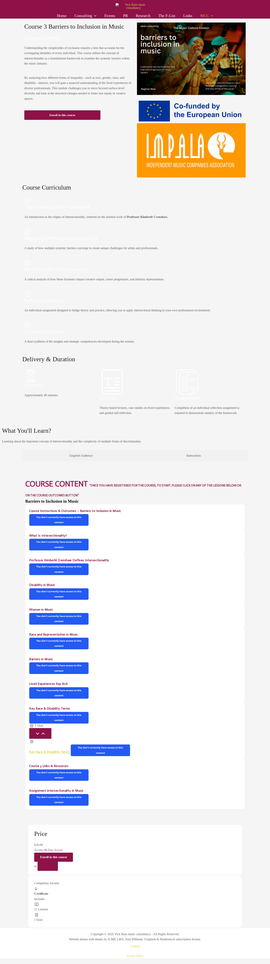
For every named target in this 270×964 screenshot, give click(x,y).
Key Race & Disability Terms (49, 708)
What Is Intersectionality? (48, 535)
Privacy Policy (135, 955)
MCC (204, 15)
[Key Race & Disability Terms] (40, 733)
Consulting (83, 15)
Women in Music (41, 609)
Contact (135, 946)
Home (62, 15)
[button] (94, 16)
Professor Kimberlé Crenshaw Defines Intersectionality (69, 560)
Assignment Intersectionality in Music (56, 790)
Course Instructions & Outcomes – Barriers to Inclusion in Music (75, 511)
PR (125, 15)
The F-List (166, 15)
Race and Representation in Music (53, 634)
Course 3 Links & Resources (48, 766)
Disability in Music (42, 585)
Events (109, 15)
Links (187, 15)
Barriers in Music (41, 659)
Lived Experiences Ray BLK (48, 684)
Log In (47, 866)
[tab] (81, 455)
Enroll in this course (62, 115)
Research (143, 15)
